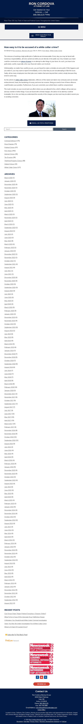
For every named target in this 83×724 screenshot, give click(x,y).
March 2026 (8, 178)
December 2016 (9, 430)
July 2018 (7, 370)
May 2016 (7, 454)
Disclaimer (20, 721)
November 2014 (9, 513)
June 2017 (7, 414)
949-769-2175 (39, 15)
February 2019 (9, 347)
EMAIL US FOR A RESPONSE (42, 123)
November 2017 (9, 397)
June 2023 (7, 237)
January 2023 (8, 251)
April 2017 (7, 420)
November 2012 (9, 593)
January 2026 (8, 181)
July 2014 (7, 527)
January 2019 (8, 350)
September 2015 (9, 480)
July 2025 (7, 201)
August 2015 (8, 483)
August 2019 (8, 331)
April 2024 (7, 221)
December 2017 (9, 394)
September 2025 (9, 194)
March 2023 (8, 244)
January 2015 (8, 507)
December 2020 (9, 277)
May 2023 (7, 241)
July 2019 (7, 334)
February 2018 (9, 387)
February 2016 (9, 464)
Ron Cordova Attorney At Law (37, 719)
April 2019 (7, 340)
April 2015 (7, 497)
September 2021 (9, 264)
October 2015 (8, 477)
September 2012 (9, 600)
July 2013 (7, 567)
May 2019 (7, 337)
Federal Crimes (9, 147)
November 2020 (9, 281)
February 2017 (9, 427)
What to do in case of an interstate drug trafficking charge (24, 617)
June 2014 (7, 530)
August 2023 (8, 231)
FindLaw (64, 721)
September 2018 (9, 364)
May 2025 (7, 208)
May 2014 (7, 533)
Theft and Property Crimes (13, 161)
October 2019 (8, 324)
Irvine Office (41, 710)
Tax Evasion (8, 157)
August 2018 (8, 367)
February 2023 (9, 247)
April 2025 (7, 211)
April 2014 (7, 537)
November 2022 (9, 257)
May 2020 (7, 301)
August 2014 (8, 523)
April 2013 (7, 577)
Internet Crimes (9, 154)
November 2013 (9, 553)
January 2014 (8, 547)
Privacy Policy (34, 721)
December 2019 (9, 317)
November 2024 (9, 217)
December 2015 (9, 470)
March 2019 (8, 344)
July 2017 (7, 410)
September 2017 (9, 404)
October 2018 (8, 360)
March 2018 (8, 384)
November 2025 (9, 188)
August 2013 (8, 563)
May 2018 (7, 377)
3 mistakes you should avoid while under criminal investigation (25, 620)
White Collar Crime (56, 50)
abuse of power (26, 61)
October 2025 (8, 191)
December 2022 (9, 254)
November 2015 (9, 473)
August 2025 (8, 198)
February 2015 (9, 503)
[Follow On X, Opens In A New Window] (45, 677)
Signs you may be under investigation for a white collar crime (25, 623)
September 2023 (9, 227)
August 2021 (8, 267)
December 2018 (9, 354)
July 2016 (7, 447)
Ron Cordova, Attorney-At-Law (22, 50)
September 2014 (9, 520)
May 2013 (7, 573)
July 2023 (7, 234)
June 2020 (7, 297)
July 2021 (7, 271)
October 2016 (8, 437)
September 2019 (9, 327)
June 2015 (7, 490)
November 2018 (9, 357)
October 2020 (8, 284)
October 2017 (8, 400)
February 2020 (9, 311)
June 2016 (7, 450)
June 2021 (7, 274)
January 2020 (8, 314)
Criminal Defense (10, 141)
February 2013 (9, 583)
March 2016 (8, 460)
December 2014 (9, 510)
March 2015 (8, 500)
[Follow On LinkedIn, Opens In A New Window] (41, 677)
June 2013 (7, 570)
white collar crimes (21, 80)
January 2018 (8, 390)
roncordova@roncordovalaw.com (46, 707)
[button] (41, 27)
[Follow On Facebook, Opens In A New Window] (37, 677)
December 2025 (9, 184)
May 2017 (7, 417)
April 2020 (7, 304)
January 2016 (8, 467)
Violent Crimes (9, 164)
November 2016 (9, 434)
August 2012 (8, 603)
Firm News (45, 50)
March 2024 (8, 224)
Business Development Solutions (49, 721)
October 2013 (8, 557)
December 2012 (9, 590)
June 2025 (7, 204)
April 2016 (7, 457)
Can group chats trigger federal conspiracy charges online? (25, 613)
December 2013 (9, 550)
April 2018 (7, 380)
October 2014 (8, 517)
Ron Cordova (41, 4)
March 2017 (8, 424)
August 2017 (8, 407)
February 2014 (9, 543)
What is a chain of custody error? (16, 627)
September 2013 (9, 560)
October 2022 (8, 261)
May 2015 (7, 493)
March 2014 (8, 540)
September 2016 (9, 440)
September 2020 (9, 287)
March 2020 (8, 307)
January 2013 (8, 587)
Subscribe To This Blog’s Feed (17, 635)
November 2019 (9, 321)
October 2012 (8, 596)
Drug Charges (9, 144)
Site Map (26, 721)
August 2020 (8, 291)
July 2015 (7, 487)
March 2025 (8, 214)
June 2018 (7, 374)
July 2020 (7, 294)
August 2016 (8, 444)
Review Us (41, 684)
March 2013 (8, 580)
